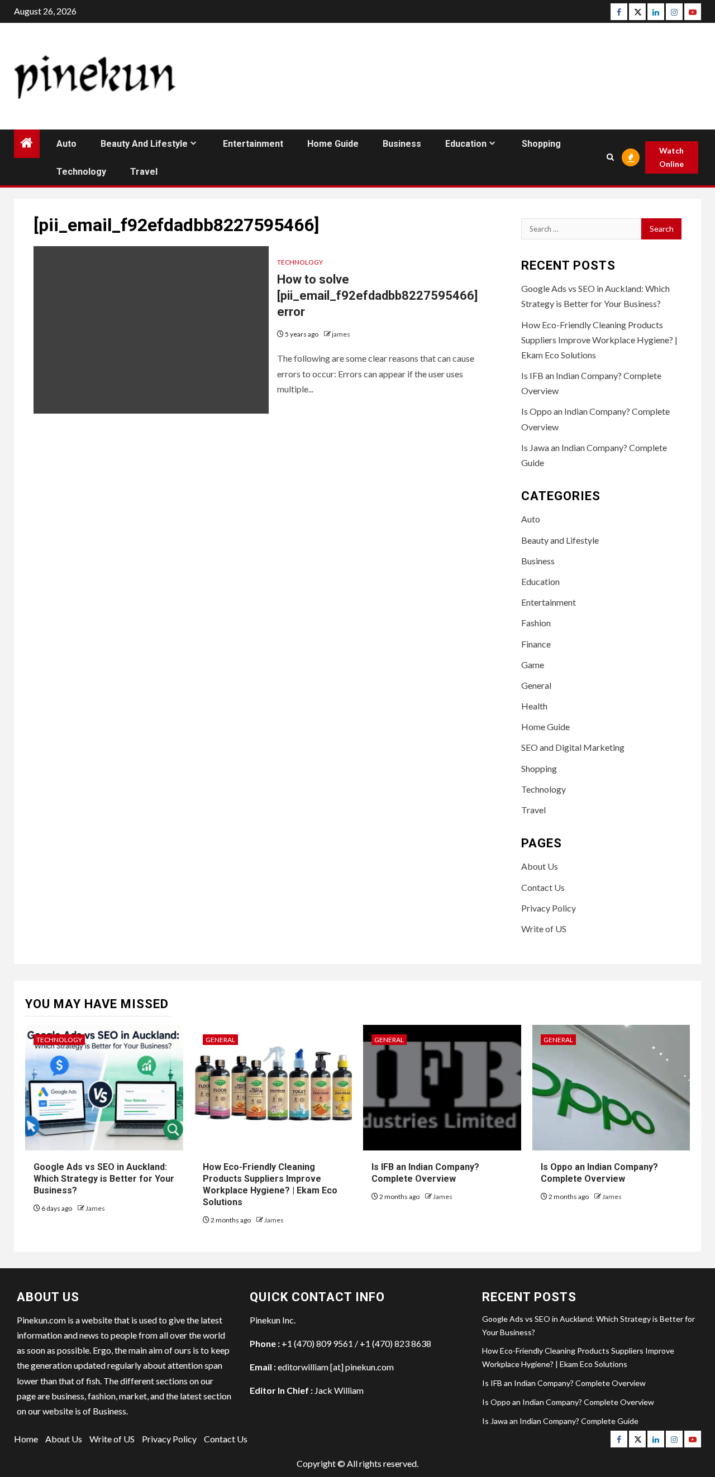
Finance (536, 644)
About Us (539, 866)
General (536, 685)
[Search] (610, 157)
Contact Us (543, 887)
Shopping (541, 143)
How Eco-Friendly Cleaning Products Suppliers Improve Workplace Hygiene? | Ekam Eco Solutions (599, 339)
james (341, 334)
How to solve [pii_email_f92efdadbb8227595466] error (377, 295)
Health (534, 706)
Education (466, 143)
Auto (66, 143)
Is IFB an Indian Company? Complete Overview (425, 1173)
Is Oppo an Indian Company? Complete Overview (599, 1173)
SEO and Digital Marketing (573, 747)
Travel (144, 171)
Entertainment (253, 143)
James (95, 1208)
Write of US (543, 928)
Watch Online (671, 157)
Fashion (536, 622)
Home (26, 1438)
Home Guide (333, 143)
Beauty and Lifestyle (144, 143)
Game (532, 664)
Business (402, 143)
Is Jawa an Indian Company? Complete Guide (560, 1421)
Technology (81, 171)
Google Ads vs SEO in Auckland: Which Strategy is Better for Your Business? (104, 1179)
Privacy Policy (548, 908)
